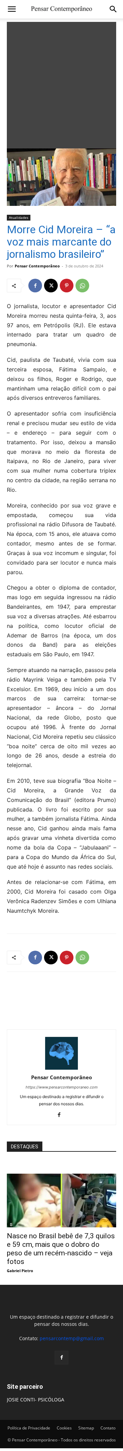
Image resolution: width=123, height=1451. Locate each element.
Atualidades (18, 217)
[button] (12, 9)
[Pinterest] (66, 285)
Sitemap (86, 1428)
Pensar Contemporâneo (37, 265)
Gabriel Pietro (20, 1270)
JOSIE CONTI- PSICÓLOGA (35, 1399)
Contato (107, 1428)
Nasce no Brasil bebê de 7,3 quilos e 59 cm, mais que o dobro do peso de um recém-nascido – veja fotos (61, 1249)
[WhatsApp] (82, 285)
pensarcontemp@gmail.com (72, 1338)
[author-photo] (61, 1068)
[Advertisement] (61, 83)
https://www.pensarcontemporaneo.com (62, 1087)
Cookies (64, 1428)
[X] (51, 285)
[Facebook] (35, 285)
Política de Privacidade (29, 1428)
